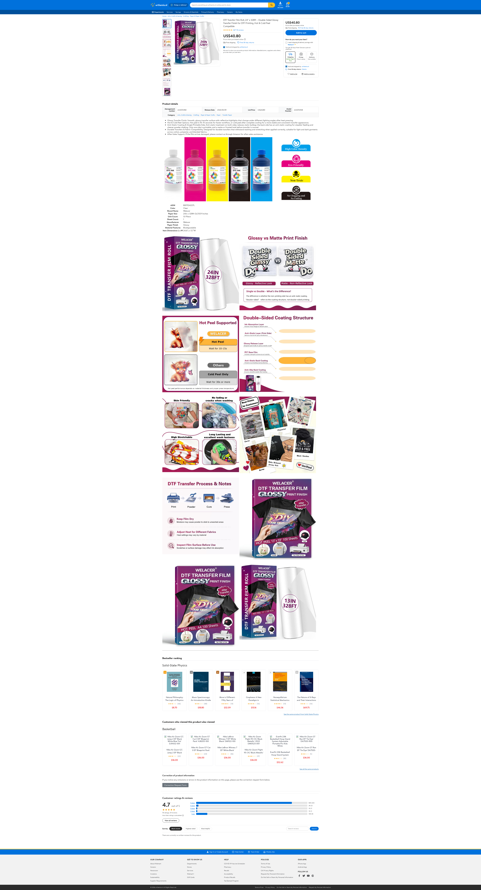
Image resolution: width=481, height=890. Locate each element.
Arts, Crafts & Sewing (175, 16)
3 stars (192, 808)
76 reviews (240, 30)
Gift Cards (190, 877)
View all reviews (171, 820)
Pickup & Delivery (207, 12)
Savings (178, 12)
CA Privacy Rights (267, 870)
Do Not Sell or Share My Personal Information (277, 877)
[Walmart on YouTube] (308, 875)
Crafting (186, 16)
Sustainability (155, 877)
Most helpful (205, 828)
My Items (239, 12)
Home (164, 16)
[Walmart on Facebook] (299, 875)
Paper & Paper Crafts (197, 16)
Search (314, 828)
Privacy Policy (266, 867)
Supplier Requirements (158, 881)
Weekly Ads (270, 852)
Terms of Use (265, 863)
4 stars (192, 806)
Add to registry (309, 74)
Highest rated (190, 828)
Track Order (255, 852)
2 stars (192, 811)
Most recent (175, 828)
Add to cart (301, 32)
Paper (219, 115)
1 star (193, 814)
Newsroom (154, 870)
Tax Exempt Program (231, 881)
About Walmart (155, 863)
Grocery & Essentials (191, 12)
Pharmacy (220, 12)
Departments (159, 12)
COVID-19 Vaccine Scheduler (234, 863)
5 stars (192, 803)
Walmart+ (190, 874)
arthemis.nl (244, 47)
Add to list (293, 74)
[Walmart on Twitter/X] (303, 875)
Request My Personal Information (272, 874)
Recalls (226, 870)
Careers (230, 12)
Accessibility (228, 874)
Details (304, 69)
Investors (153, 874)
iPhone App (302, 863)
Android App (302, 867)
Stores (189, 867)
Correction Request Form (175, 785)
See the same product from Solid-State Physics (301, 714)
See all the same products (309, 769)
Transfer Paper (227, 115)
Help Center (239, 852)
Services (170, 12)
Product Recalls (229, 877)
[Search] (271, 5)
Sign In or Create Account (219, 852)
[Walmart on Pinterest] (312, 875)
